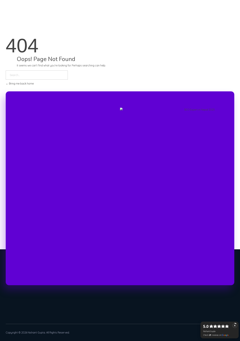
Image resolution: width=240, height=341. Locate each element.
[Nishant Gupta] (10, 4)
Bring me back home (21, 83)
